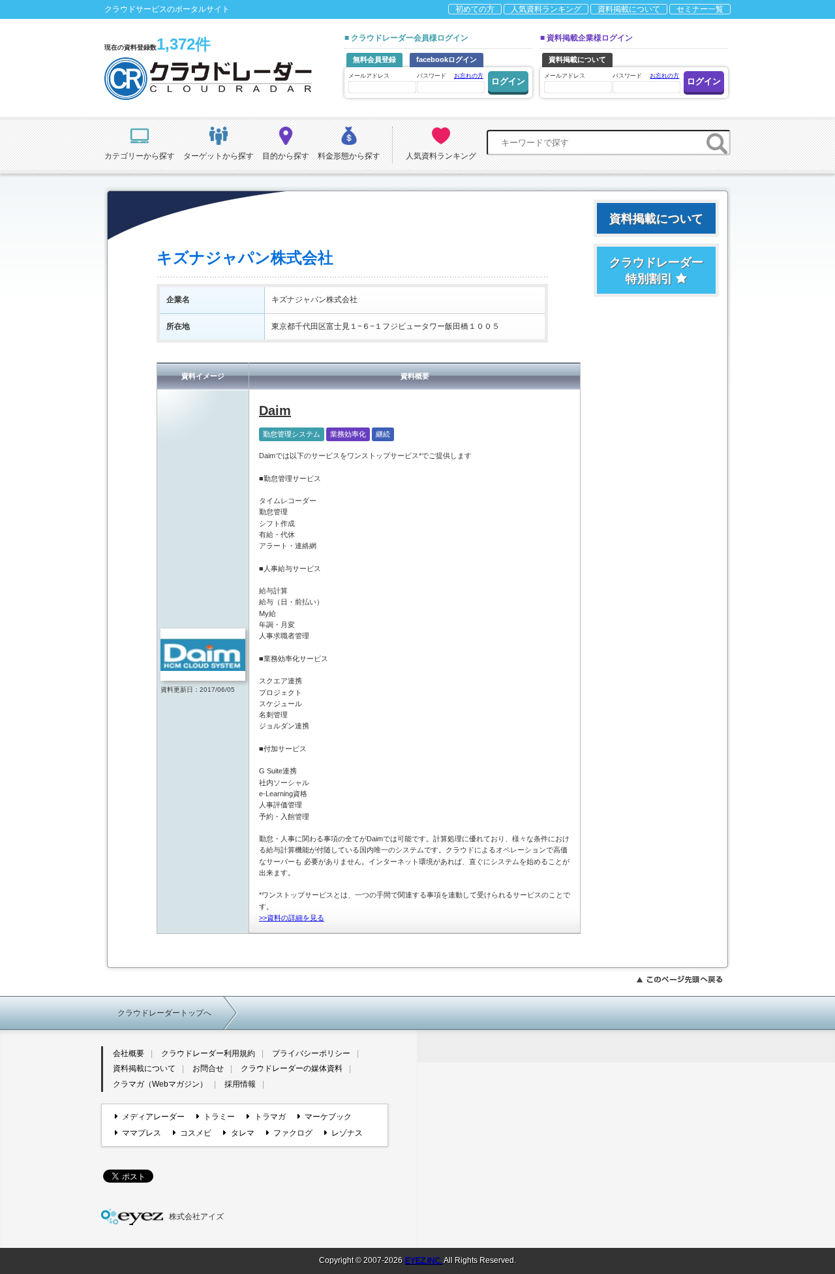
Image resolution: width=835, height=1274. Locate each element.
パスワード (450, 75)
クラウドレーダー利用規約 (208, 1053)
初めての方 (474, 9)
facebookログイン (446, 59)
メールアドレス (368, 75)
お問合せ (208, 1068)
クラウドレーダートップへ (164, 1013)
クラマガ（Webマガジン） (160, 1084)
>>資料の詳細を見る (291, 918)
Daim (275, 410)
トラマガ (269, 1116)
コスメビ (195, 1133)
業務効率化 (348, 434)
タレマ (242, 1133)
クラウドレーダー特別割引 (656, 270)
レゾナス (347, 1133)
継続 (383, 434)
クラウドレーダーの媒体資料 (291, 1068)
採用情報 (240, 1084)
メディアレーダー (153, 1116)
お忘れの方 (468, 75)
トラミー (219, 1116)
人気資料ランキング (546, 9)
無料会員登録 (374, 59)
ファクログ (292, 1133)
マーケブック (328, 1116)
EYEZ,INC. (423, 1260)
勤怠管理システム (291, 434)
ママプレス (141, 1133)
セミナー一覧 (699, 9)
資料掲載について (629, 9)
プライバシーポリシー (311, 1053)
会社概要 (128, 1053)
